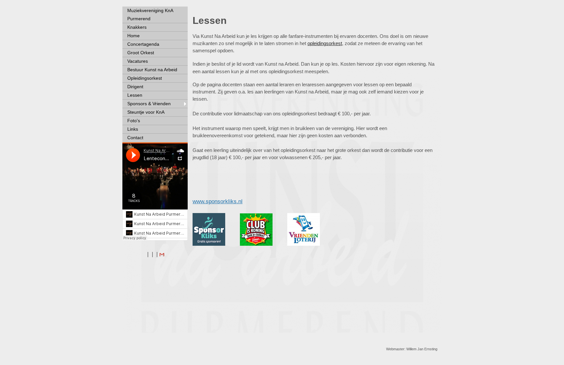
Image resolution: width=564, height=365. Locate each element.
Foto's (133, 120)
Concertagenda (143, 44)
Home (133, 35)
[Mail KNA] (161, 254)
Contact (135, 137)
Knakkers (137, 27)
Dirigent (135, 86)
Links (132, 129)
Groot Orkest (140, 52)
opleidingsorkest (324, 43)
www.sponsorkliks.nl (218, 201)
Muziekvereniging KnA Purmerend (150, 14)
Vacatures (137, 61)
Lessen (134, 95)
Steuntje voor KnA (145, 112)
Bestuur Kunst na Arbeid (152, 69)
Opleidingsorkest (144, 78)
